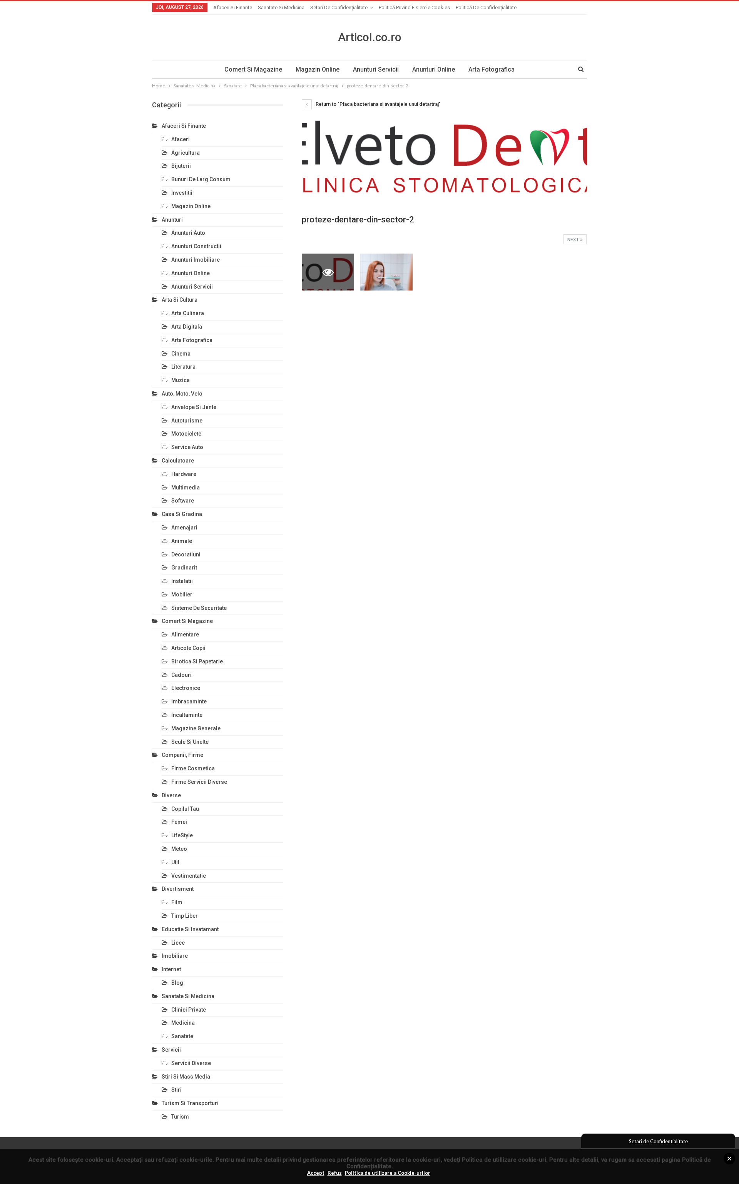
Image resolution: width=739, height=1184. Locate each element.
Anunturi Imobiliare (195, 260)
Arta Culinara (187, 313)
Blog (177, 983)
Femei (179, 822)
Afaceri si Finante (232, 7)
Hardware (183, 474)
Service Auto (187, 447)
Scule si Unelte (190, 742)
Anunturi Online (433, 69)
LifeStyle (182, 835)
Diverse (171, 795)
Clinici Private (188, 1010)
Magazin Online (317, 69)
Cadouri (181, 675)
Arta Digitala (186, 327)
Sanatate (182, 1036)
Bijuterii (181, 166)
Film (176, 902)
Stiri (176, 1090)
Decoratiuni (186, 554)
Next (573, 239)
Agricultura (185, 153)
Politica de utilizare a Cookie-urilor (387, 1173)
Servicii (171, 1050)
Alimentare (185, 634)
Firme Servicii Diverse (199, 782)
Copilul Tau (185, 809)
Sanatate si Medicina (281, 7)
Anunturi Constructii (196, 246)
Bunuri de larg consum (201, 179)
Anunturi (172, 220)
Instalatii (182, 581)
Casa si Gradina (182, 514)
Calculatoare (178, 461)
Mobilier (181, 594)
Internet (171, 969)
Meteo (179, 849)
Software (182, 501)
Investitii (181, 193)
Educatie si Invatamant (190, 929)
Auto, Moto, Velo (182, 394)
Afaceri (180, 139)
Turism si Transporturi (190, 1103)
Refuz (335, 1173)
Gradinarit (184, 567)
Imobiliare (175, 956)
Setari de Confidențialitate (339, 7)
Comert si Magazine (253, 69)
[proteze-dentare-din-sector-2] (386, 272)
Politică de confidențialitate (486, 7)
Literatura (183, 367)
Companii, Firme (182, 755)
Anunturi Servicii (376, 69)
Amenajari (184, 527)
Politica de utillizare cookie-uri (504, 1159)
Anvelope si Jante (193, 407)
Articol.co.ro (369, 37)
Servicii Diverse (191, 1063)
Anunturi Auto (188, 233)
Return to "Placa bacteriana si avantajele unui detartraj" (377, 104)
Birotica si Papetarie (197, 661)
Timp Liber (184, 916)
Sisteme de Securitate (199, 608)
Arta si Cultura (179, 300)
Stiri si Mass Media (186, 1077)
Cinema (181, 354)
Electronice (185, 688)
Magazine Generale (196, 728)
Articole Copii (188, 648)
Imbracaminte (189, 701)
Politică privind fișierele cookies (414, 7)
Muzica (180, 380)
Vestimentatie (188, 876)
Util (175, 862)
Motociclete (186, 434)
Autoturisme (186, 420)
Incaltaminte (186, 715)
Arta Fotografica (491, 69)
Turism (180, 1117)
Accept (315, 1173)
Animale (181, 541)
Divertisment (178, 889)
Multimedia (185, 487)
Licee (178, 943)
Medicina (183, 1023)
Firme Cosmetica (193, 768)
